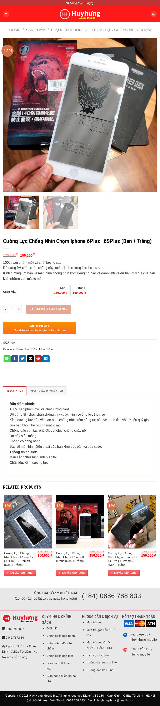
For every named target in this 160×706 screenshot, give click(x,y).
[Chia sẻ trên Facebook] (14, 358)
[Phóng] (9, 187)
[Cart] (154, 14)
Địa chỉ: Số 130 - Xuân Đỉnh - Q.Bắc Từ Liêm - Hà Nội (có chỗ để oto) (19, 651)
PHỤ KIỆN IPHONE (67, 30)
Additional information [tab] (46, 390)
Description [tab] (14, 390)
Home (14, 30)
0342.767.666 (14, 637)
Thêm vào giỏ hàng (48, 309)
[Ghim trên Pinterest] (38, 358)
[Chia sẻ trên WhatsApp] (7, 358)
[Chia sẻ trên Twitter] (22, 358)
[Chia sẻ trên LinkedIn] (45, 358)
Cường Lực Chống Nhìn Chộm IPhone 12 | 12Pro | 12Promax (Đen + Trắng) (19, 558)
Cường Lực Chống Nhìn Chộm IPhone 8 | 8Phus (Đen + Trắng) (70, 556)
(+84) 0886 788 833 (111, 596)
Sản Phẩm (35, 30)
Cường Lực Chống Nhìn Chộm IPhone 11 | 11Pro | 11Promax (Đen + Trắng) (122, 558)
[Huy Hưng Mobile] (80, 14)
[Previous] (11, 115)
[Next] (148, 115)
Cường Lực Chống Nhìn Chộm (120, 30)
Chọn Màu (9, 291)
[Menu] (6, 14)
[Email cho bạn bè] (30, 358)
